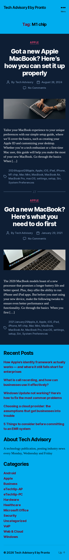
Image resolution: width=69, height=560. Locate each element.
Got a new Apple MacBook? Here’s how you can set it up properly (34, 62)
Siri (59, 178)
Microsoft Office (16, 510)
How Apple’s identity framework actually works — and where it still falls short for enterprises (34, 367)
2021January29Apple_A (23, 321)
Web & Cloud (13, 531)
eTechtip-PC (13, 494)
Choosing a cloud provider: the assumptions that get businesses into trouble (32, 411)
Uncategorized (15, 521)
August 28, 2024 (52, 82)
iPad (52, 170)
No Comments (37, 87)
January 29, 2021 (52, 233)
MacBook (37, 174)
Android (10, 473)
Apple (34, 42)
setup (51, 178)
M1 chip (13, 174)
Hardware (11, 499)
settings (42, 178)
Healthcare (12, 505)
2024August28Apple (21, 170)
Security (10, 515)
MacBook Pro (16, 178)
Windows (11, 537)
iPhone (60, 170)
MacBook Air (52, 174)
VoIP (7, 526)
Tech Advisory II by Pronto (25, 7)
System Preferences (21, 182)
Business (10, 484)
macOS (31, 178)
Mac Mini (24, 174)
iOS (46, 170)
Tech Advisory (24, 82)
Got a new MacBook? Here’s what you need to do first (34, 216)
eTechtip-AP (13, 489)
